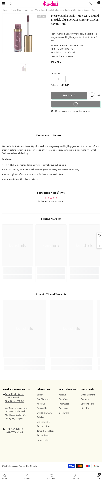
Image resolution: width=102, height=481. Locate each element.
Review (57, 135)
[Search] (11, 3)
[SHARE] (97, 96)
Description (42, 135)
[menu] (3, 3)
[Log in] (90, 3)
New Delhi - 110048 (14, 401)
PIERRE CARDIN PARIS (71, 45)
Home (5, 10)
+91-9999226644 (15, 428)
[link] (17, 272)
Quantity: (56, 73)
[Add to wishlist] (92, 95)
